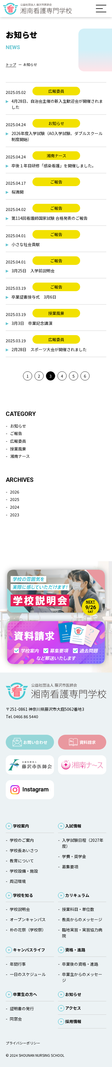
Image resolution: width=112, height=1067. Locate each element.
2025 (14, 499)
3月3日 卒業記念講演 (31, 323)
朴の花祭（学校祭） (28, 930)
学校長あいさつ (24, 850)
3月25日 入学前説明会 (35, 270)
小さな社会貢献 (25, 244)
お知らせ (18, 426)
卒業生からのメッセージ (82, 977)
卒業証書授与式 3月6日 (33, 297)
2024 (14, 507)
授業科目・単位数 (78, 909)
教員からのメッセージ (82, 919)
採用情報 (73, 1021)
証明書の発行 (22, 1008)
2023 (14, 515)
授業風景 (18, 449)
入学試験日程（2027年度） (82, 843)
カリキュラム (77, 895)
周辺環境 (18, 881)
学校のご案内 (22, 840)
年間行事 (18, 964)
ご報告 (16, 433)
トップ (11, 64)
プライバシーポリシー (23, 1042)
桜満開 (17, 192)
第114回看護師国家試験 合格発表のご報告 (49, 218)
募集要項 (70, 866)
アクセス (73, 1008)
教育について (22, 860)
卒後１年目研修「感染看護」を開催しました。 (53, 165)
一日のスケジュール (28, 974)
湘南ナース (20, 456)
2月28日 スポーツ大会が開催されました (49, 349)
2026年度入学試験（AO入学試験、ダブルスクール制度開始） (57, 136)
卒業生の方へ (25, 994)
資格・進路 (75, 950)
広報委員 (18, 441)
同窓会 (16, 1019)
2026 (14, 492)
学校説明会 (20, 909)
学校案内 (21, 826)
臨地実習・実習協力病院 (82, 933)
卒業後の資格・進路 (80, 964)
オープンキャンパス (28, 919)
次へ (96, 375)
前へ (15, 375)
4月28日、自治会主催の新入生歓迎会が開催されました (57, 104)
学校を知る (23, 895)
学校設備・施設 (24, 871)
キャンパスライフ (29, 950)
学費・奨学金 (74, 856)
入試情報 (73, 826)
